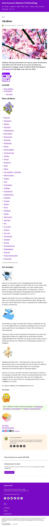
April (5, 182)
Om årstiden (8, 91)
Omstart (6, 201)
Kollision (6, 124)
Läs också (9, 94)
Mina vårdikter (8, 89)
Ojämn (6, 169)
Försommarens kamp (11, 256)
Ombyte (6, 230)
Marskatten (7, 121)
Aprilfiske (7, 188)
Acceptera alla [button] (15, 524)
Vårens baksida (9, 150)
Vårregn (6, 204)
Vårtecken (7, 127)
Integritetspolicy (8, 513)
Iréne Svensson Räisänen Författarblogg (19, 3)
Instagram (7, 69)
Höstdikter (39, 407)
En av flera (7, 227)
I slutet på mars (9, 153)
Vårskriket (7, 198)
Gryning (6, 243)
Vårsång (6, 156)
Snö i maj (7, 233)
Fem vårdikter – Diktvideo (12, 172)
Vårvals (6, 214)
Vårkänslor (7, 211)
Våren (6, 166)
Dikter (3, 17)
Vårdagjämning (9, 130)
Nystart (6, 159)
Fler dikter (5, 425)
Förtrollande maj (9, 246)
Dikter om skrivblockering (32, 409)
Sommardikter (16, 409)
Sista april (7, 220)
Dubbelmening (9, 195)
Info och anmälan (9, 472)
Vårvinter (7, 118)
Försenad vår (8, 191)
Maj (5, 223)
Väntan (6, 146)
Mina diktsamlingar (8, 428)
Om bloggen (7, 507)
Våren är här (8, 217)
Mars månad (8, 134)
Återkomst (7, 162)
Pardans (6, 179)
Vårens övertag (9, 175)
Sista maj (7, 252)
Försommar (7, 259)
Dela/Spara (17, 431)
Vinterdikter (7, 409)
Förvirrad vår (8, 236)
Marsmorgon (8, 137)
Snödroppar (8, 143)
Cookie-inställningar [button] (6, 524)
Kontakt (5, 510)
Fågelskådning (8, 249)
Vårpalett (7, 240)
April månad (8, 185)
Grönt (6, 207)
